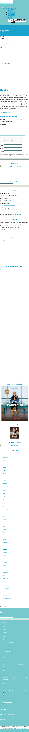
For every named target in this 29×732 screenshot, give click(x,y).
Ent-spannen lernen (7, 702)
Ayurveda (4, 467)
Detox (4, 476)
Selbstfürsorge (5, 549)
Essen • (4, 629)
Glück (4, 496)
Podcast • (5, 622)
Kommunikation (6, 509)
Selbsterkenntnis (6, 545)
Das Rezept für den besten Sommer (11, 690)
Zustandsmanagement (7, 598)
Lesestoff (4, 519)
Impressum (13, 728)
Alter (4, 463)
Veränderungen (5, 572)
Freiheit (4, 480)
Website (2, 151)
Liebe (4, 522)
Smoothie (4, 555)
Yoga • (4, 636)
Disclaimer (19, 728)
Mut (3, 532)
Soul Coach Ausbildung (9, 205)
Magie (4, 526)
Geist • (4, 626)
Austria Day (9, 209)
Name (1, 145)
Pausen (4, 535)
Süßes (4, 565)
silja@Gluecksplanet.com (9, 714)
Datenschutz (24, 728)
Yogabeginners (5, 581)
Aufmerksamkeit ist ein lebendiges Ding (12, 664)
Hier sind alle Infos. (17, 214)
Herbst (4, 499)
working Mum (5, 578)
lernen (4, 516)
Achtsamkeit (5, 453)
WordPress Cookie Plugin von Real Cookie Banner (12, 731)
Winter (4, 575)
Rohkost (4, 539)
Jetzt (4, 503)
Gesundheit (5, 493)
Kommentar (3, 124)
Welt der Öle (13, 195)
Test (7, 645)
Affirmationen (5, 457)
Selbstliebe (5, 552)
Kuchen (4, 513)
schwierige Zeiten (6, 542)
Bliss (10, 200)
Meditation (5, 529)
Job (3, 506)
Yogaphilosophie (6, 588)
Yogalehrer (5, 585)
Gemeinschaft (5, 486)
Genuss (4, 490)
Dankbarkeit (5, 473)
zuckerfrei (4, 595)
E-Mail (1, 148)
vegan (4, 568)
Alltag (4, 460)
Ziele (4, 591)
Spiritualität (5, 562)
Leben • (5, 632)
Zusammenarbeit (18, 19)
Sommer (4, 558)
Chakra (4, 470)
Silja (4, 639)
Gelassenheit (5, 483)
